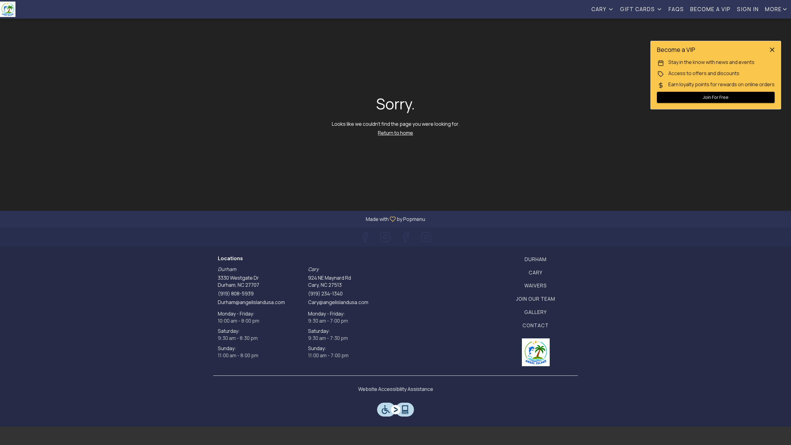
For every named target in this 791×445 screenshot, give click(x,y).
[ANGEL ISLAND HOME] (28, 9)
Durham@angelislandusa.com (251, 302)
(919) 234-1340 (325, 293)
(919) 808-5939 (236, 293)
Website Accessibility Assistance (395, 389)
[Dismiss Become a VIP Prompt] (772, 50)
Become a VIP (710, 9)
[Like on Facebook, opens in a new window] (364, 238)
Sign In (748, 9)
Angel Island (536, 352)
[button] (602, 9)
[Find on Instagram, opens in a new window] (385, 238)
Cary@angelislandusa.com (338, 302)
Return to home (395, 132)
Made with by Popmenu (215, 219)
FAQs (676, 9)
